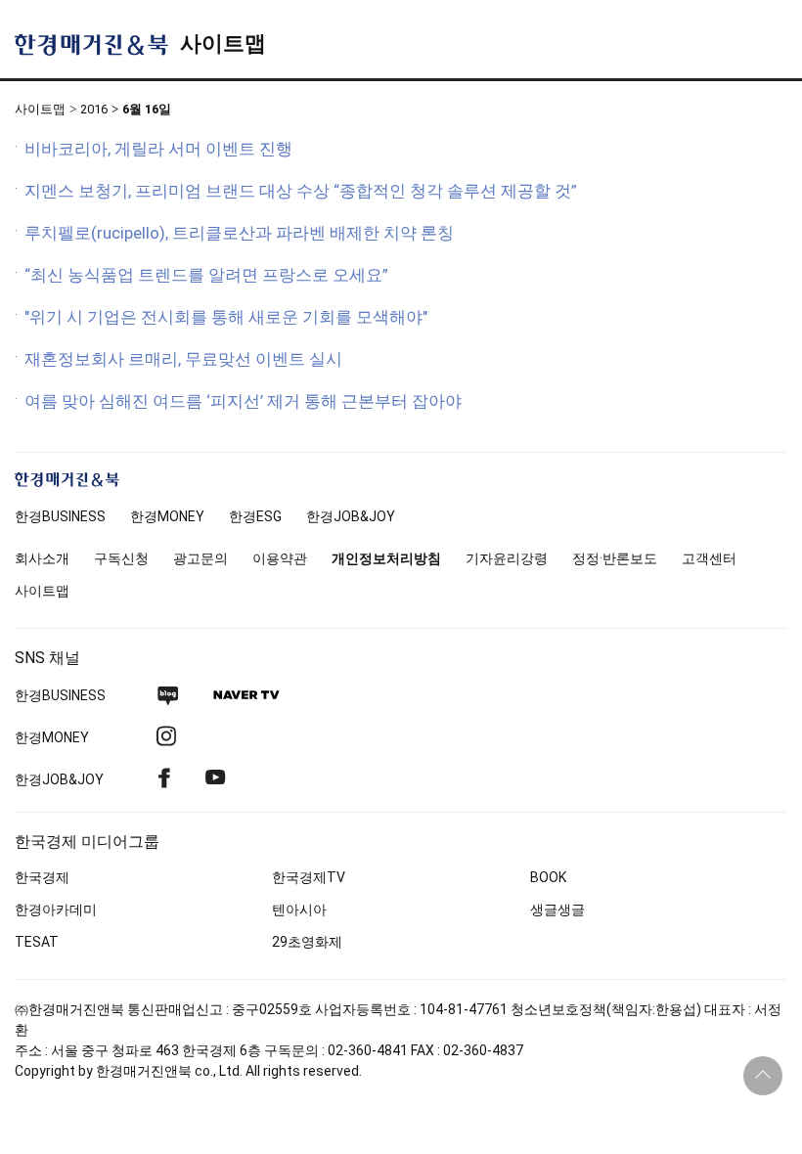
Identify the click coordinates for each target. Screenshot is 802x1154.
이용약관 (279, 558)
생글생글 (557, 909)
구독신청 (121, 558)
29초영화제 (307, 942)
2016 (94, 109)
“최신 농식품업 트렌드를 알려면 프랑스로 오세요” (206, 275)
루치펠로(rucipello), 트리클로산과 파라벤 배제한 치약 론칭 (239, 233)
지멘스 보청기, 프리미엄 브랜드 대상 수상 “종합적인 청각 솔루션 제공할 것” (300, 190)
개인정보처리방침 (386, 558)
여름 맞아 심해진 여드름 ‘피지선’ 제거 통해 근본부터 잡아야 (243, 401)
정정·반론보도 (614, 558)
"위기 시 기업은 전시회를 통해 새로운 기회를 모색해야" (225, 317)
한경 (60, 516)
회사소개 (42, 558)
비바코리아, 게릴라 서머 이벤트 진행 (158, 148)
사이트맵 (223, 43)
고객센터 (709, 558)
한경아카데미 (56, 909)
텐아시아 (299, 909)
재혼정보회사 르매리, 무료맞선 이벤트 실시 (183, 359)
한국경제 (42, 877)
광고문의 (200, 558)
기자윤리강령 (507, 558)
